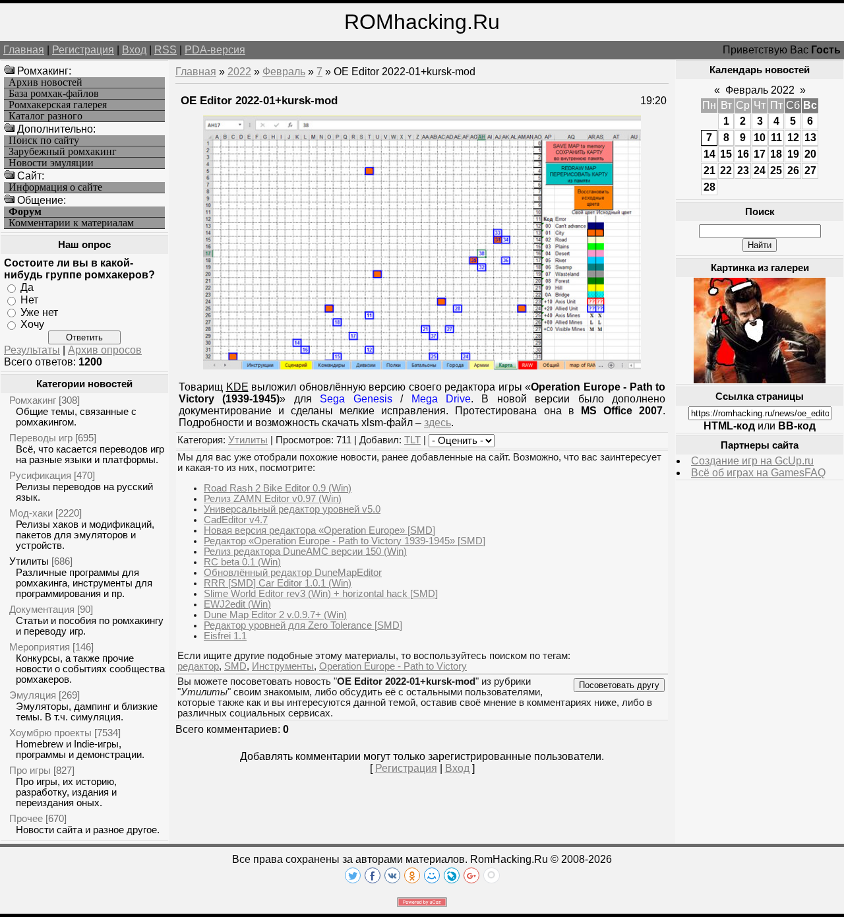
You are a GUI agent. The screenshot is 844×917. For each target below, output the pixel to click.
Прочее (26, 818)
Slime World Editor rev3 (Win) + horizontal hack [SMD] (321, 593)
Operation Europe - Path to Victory (393, 666)
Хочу (32, 324)
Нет (29, 299)
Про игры (30, 770)
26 (793, 170)
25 (776, 170)
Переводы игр (41, 437)
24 (760, 170)
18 (776, 154)
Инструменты (283, 666)
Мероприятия (39, 646)
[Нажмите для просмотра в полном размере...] (422, 365)
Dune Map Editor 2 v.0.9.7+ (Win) (275, 615)
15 (726, 154)
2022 (239, 71)
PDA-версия (215, 49)
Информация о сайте (55, 187)
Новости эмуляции (51, 163)
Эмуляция (32, 695)
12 (793, 137)
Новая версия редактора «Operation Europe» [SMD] (319, 530)
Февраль (283, 71)
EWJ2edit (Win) (237, 604)
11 (776, 137)
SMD (235, 666)
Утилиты (29, 561)
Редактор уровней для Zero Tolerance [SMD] (303, 625)
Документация (42, 609)
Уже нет (39, 311)
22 (726, 170)
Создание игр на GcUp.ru (752, 460)
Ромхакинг (32, 400)
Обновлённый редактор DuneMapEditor (293, 572)
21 (709, 170)
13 (810, 137)
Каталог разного (45, 116)
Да (27, 287)
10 (760, 137)
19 (793, 154)
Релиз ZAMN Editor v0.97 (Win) (273, 498)
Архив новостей (45, 82)
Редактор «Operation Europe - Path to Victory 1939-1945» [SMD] (344, 541)
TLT (412, 440)
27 (810, 170)
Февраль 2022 (760, 90)
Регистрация (83, 49)
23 (743, 170)
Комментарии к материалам (71, 223)
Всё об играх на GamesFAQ (758, 472)
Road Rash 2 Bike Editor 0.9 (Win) (277, 488)
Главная (23, 49)
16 (743, 154)
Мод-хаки (31, 513)
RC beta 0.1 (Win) (242, 562)
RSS (165, 49)
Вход (134, 49)
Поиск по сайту (44, 140)
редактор (198, 666)
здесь (437, 422)
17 (760, 154)
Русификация (40, 475)
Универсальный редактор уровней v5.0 (292, 509)
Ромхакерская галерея (58, 105)
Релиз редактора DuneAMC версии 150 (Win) (305, 551)
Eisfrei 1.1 (225, 636)
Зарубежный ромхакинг (63, 151)
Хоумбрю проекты (50, 732)
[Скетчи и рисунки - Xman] (760, 379)
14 (709, 154)
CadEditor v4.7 (236, 520)
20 (810, 154)
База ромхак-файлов (54, 93)
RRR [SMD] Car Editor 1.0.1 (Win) (277, 583)
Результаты (32, 350)
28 (709, 187)
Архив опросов (105, 350)
